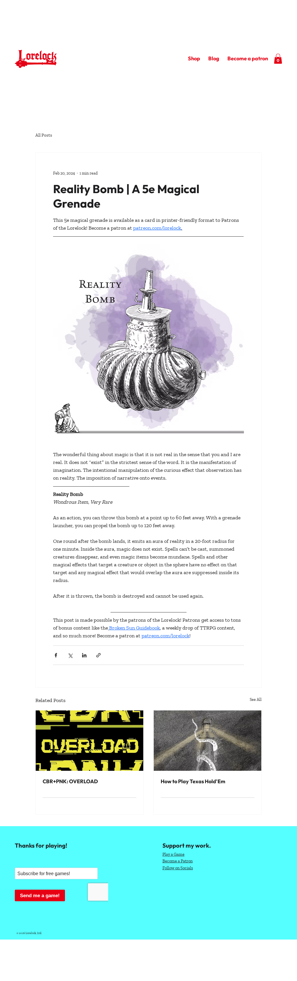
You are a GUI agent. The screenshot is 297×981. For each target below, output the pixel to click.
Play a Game (173, 854)
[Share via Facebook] (56, 655)
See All (256, 699)
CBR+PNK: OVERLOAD (70, 781)
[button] (278, 59)
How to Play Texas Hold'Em (193, 781)
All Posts (43, 135)
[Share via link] (98, 655)
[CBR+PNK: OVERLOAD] (89, 740)
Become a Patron (177, 861)
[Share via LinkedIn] (84, 655)
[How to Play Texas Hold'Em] (207, 740)
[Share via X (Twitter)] (70, 655)
